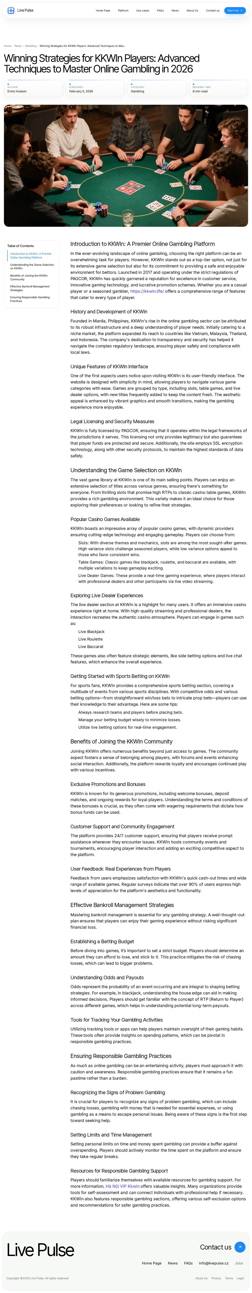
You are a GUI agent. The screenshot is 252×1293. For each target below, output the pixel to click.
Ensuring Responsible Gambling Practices (30, 299)
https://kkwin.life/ (147, 291)
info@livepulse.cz (214, 1263)
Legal (240, 1278)
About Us (201, 1278)
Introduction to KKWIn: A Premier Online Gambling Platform (31, 255)
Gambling (30, 45)
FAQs (188, 1263)
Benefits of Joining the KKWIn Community (29, 277)
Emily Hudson (17, 91)
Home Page (152, 1263)
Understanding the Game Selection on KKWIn (32, 266)
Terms (229, 1278)
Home (7, 45)
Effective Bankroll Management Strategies (29, 288)
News (18, 45)
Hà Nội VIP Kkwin (122, 1186)
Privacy (216, 1278)
